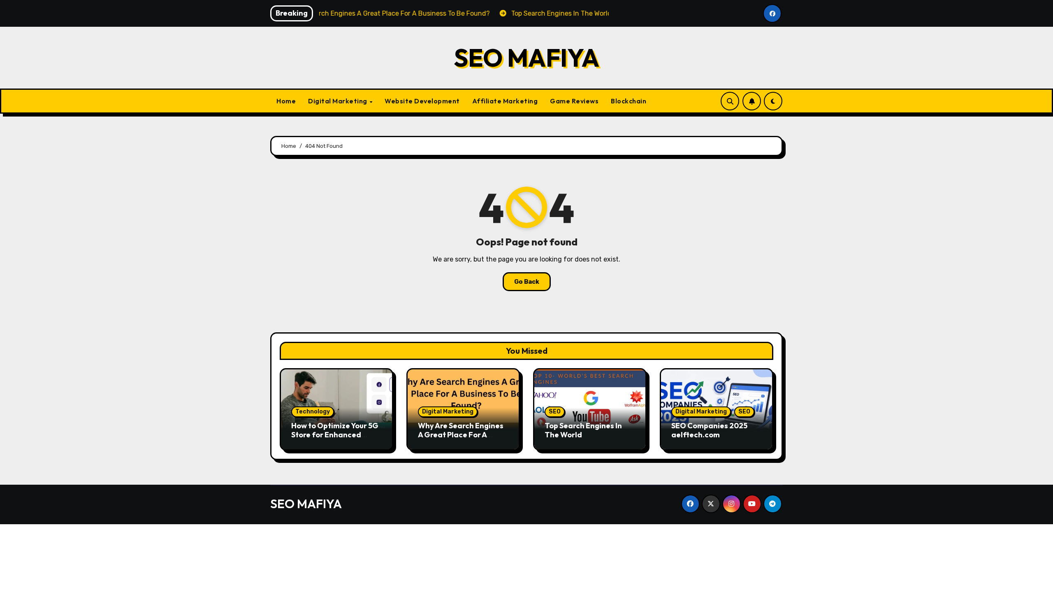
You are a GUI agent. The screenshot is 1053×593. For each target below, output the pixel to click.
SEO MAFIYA (526, 57)
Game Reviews (574, 101)
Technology (312, 411)
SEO (555, 411)
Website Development (422, 101)
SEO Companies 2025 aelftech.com (709, 430)
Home (286, 101)
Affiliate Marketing (505, 101)
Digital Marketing (338, 101)
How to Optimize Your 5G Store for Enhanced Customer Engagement (334, 434)
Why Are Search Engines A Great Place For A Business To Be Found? (460, 434)
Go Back (526, 281)
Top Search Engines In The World (583, 430)
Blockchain (628, 101)
